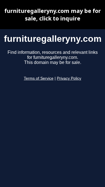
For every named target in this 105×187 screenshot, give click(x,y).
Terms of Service (38, 78)
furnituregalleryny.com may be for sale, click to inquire (52, 14)
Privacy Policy (69, 78)
